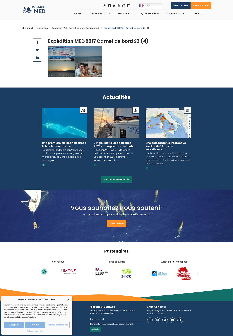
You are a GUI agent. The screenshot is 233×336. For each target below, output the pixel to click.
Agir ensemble (148, 13)
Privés (111, 261)
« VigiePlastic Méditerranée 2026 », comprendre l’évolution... (64, 144)
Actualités (42, 28)
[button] (68, 299)
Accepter (14, 324)
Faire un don (201, 5)
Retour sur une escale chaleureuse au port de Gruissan (162, 146)
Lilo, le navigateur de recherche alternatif (169, 310)
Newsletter (180, 5)
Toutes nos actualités (116, 179)
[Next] (194, 123)
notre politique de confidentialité (120, 324)
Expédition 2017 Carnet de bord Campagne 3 (75, 28)
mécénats (181, 261)
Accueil (77, 13)
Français (147, 5)
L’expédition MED (99, 13)
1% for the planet (156, 313)
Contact (198, 13)
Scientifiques (59, 261)
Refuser (35, 324)
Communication (175, 13)
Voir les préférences (58, 324)
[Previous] (38, 123)
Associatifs (167, 261)
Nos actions (124, 13)
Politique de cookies (35, 331)
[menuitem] (77, 13)
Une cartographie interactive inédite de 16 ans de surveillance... (114, 146)
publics (121, 261)
